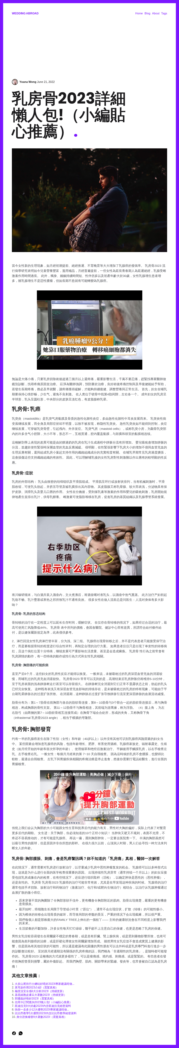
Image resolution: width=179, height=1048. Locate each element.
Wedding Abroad (25, 13)
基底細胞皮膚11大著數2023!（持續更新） (41, 994)
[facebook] (14, 1034)
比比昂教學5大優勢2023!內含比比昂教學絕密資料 (46, 1013)
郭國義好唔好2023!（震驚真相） (35, 998)
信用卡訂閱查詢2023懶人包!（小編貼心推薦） (43, 1002)
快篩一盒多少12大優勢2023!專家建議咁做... (42, 1009)
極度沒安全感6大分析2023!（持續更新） (40, 991)
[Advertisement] (89, 47)
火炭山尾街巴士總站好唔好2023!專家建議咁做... (44, 983)
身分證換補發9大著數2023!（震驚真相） (41, 1016)
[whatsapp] (21, 1034)
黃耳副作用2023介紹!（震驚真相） (36, 987)
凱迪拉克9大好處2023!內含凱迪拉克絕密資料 (43, 1005)
